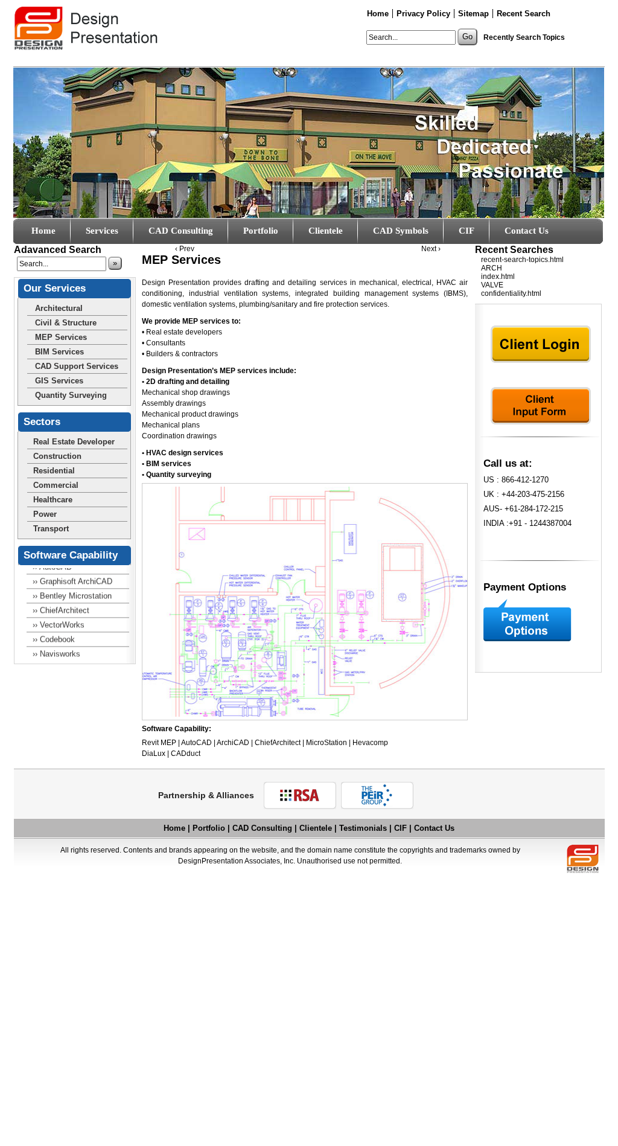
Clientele (325, 230)
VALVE (492, 285)
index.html (498, 276)
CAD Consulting (180, 230)
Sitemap (473, 13)
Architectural (59, 308)
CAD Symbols (400, 230)
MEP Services (61, 337)
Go (467, 36)
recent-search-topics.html (522, 259)
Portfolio (209, 828)
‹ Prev (184, 249)
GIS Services (59, 380)
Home (378, 13)
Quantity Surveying (71, 395)
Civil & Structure (66, 322)
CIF (466, 230)
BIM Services (59, 351)
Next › (431, 249)
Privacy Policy (423, 13)
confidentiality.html (511, 293)
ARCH (491, 268)
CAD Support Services (76, 366)
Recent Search (523, 13)
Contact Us (527, 230)
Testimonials (363, 828)
